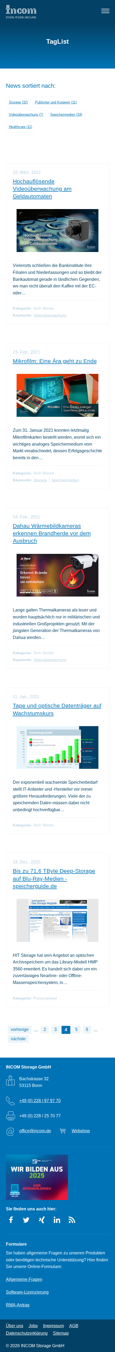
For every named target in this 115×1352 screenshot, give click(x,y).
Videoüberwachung (50, 315)
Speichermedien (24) (66, 115)
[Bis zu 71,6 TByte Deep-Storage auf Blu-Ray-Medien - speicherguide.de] (58, 920)
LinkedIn (57, 1220)
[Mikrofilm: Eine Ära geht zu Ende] (58, 395)
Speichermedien (65, 480)
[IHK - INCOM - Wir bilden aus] (37, 1177)
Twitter (26, 1220)
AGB (73, 1325)
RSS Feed (72, 1220)
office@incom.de (35, 1131)
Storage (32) (18, 102)
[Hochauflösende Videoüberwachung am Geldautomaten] (58, 230)
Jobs (33, 1325)
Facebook (11, 1220)
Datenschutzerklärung (27, 1333)
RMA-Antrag (17, 1305)
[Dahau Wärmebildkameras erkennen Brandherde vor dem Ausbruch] (58, 575)
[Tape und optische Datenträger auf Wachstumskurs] (58, 747)
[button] (105, 12)
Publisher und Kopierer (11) (56, 102)
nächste (18, 1039)
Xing (41, 1220)
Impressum (53, 1325)
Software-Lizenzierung (27, 1292)
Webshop (81, 1131)
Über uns (14, 1325)
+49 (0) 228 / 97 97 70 (40, 1100)
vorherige (20, 1029)
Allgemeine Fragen (24, 1279)
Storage (40, 480)
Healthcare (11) (20, 127)
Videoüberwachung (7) (26, 115)
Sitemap (61, 1333)
